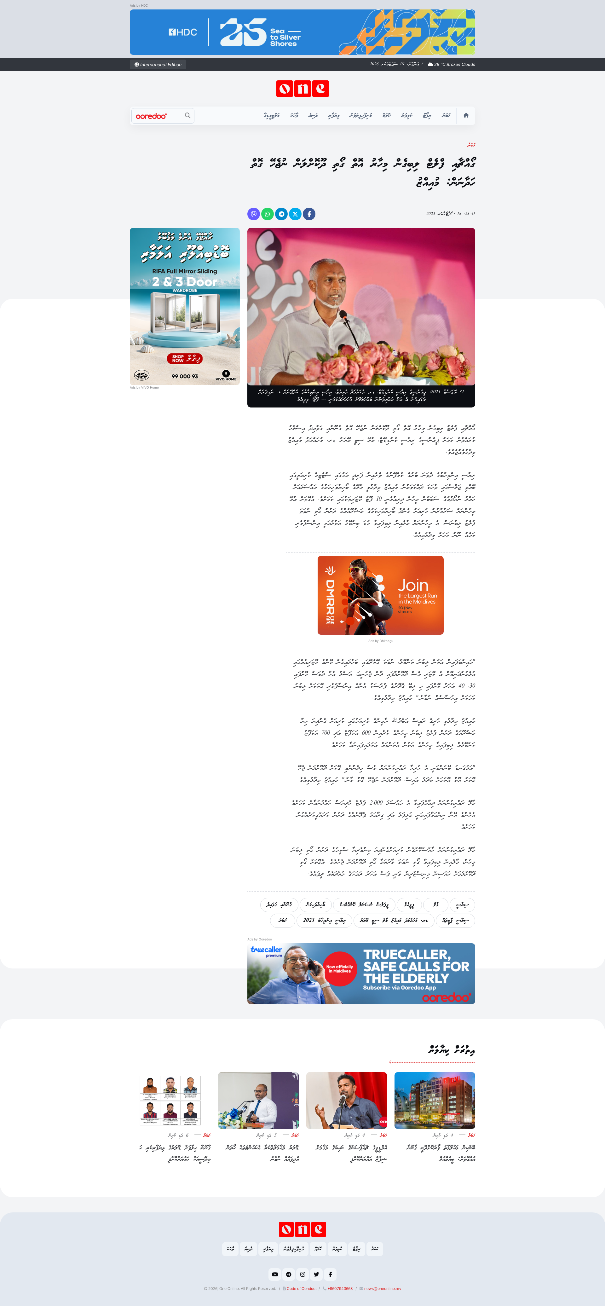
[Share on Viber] (253, 214)
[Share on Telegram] (281, 214)
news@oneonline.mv (382, 1288)
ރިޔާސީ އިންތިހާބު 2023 (324, 920)
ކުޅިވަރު (406, 115)
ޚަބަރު (446, 115)
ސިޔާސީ (462, 905)
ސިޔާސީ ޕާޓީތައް (455, 920)
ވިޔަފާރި (333, 115)
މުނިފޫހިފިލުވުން (361, 115)
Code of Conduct (301, 1288)
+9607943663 (339, 1288)
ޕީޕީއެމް (409, 905)
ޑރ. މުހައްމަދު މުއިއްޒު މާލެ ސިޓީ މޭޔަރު (394, 920)
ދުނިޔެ (313, 115)
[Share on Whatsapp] (267, 214)
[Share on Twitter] (295, 214)
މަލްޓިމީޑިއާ (271, 115)
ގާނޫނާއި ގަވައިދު (279, 905)
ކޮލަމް (387, 115)
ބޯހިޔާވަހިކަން (315, 905)
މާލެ (436, 905)
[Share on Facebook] (309, 214)
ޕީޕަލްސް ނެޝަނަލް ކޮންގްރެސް (364, 905)
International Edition (160, 64)
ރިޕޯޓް (427, 115)
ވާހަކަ (294, 115)
